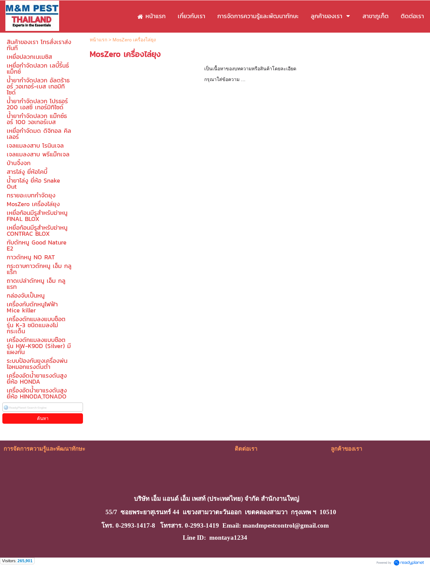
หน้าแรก (98, 39)
